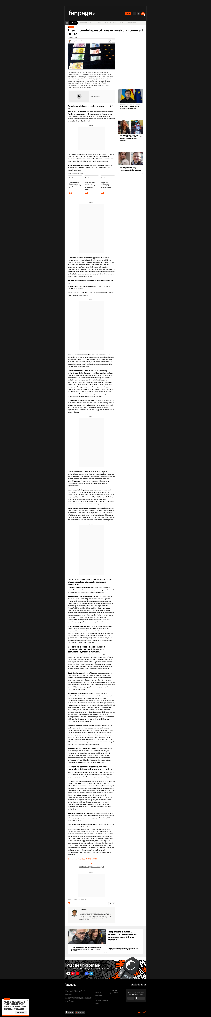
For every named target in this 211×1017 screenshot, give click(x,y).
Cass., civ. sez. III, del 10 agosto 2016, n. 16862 (82, 859)
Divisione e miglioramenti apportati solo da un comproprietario (107, 184)
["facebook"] (87, 973)
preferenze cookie (100, 1006)
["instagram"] (73, 973)
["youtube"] (77, 973)
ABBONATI (128, 13)
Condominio (98, 23)
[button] (113, 41)
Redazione (97, 1003)
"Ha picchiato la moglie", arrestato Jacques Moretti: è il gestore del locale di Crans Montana (122, 935)
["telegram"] (91, 973)
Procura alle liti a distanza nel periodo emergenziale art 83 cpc (75, 184)
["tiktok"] (68, 973)
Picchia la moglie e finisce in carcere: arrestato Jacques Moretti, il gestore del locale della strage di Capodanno (15, 1005)
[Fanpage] (70, 985)
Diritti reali (121, 23)
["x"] (82, 973)
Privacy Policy (99, 995)
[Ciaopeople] (142, 1012)
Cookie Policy (98, 998)
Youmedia (97, 990)
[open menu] (67, 23)
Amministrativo (84, 23)
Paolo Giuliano (80, 41)
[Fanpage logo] (80, 13)
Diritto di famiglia (131, 23)
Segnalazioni (98, 992)
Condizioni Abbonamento (101, 1000)
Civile (91, 23)
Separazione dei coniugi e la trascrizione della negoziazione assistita (90, 185)
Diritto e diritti (84, 899)
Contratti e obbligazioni (109, 23)
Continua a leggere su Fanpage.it (91, 867)
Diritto (73, 22)
